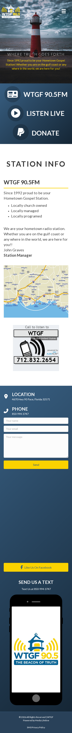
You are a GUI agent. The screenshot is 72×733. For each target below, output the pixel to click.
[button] (36, 464)
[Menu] (63, 11)
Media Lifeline (42, 720)
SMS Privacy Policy (36, 727)
